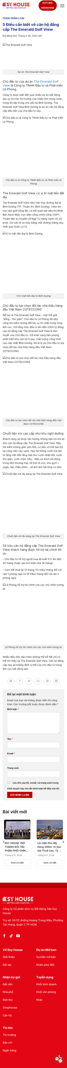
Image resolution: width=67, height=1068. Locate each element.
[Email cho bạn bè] (38, 681)
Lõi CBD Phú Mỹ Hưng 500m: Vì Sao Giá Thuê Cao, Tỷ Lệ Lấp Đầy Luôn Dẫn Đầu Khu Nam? (49, 847)
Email (11, 753)
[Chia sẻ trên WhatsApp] (11, 681)
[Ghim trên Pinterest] (47, 681)
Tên (10, 739)
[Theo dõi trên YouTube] (18, 936)
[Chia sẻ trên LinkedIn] (56, 681)
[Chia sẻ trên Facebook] (20, 681)
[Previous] (4, 841)
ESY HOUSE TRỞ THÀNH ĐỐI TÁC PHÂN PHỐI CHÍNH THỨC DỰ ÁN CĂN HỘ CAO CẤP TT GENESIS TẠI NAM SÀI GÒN (16, 847)
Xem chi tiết (17, 862)
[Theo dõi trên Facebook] (4, 936)
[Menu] (61, 5)
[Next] (63, 841)
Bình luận (13, 709)
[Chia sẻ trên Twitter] (29, 681)
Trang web (13, 768)
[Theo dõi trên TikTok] (11, 936)
